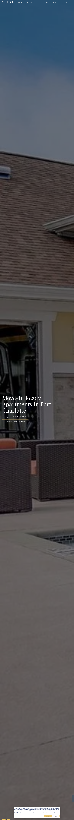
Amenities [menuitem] (36, 2)
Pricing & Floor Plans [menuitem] (19, 2)
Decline (56, 816)
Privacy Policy (52, 810)
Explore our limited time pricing (15, 421)
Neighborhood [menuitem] (42, 2)
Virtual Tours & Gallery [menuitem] (29, 2)
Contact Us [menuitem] (52, 2)
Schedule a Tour (65, 2)
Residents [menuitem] (57, 2)
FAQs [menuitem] (47, 2)
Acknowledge (48, 816)
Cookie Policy (46, 810)
